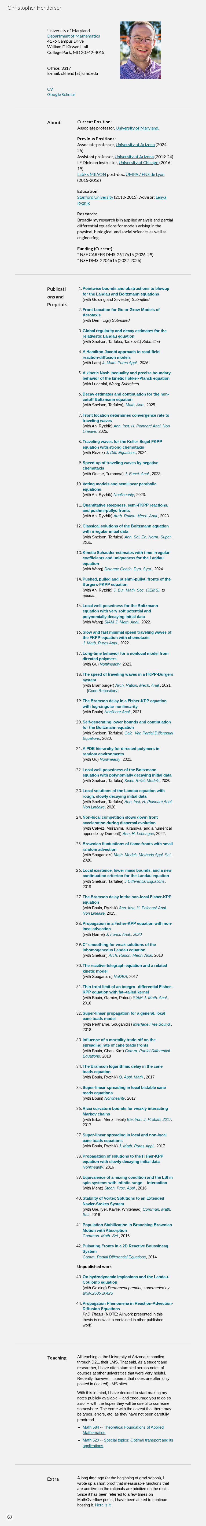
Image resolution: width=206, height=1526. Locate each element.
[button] (9, 1517)
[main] (80, 60)
